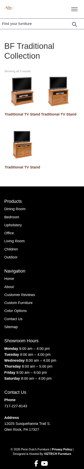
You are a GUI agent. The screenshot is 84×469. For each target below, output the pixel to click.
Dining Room (14, 209)
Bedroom (11, 217)
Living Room (14, 241)
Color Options (15, 311)
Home (9, 279)
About (9, 287)
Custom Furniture (18, 303)
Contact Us (13, 319)
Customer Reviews (19, 295)
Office (9, 233)
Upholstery (13, 225)
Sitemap (11, 327)
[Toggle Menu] (74, 9)
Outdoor (11, 257)
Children (11, 249)
